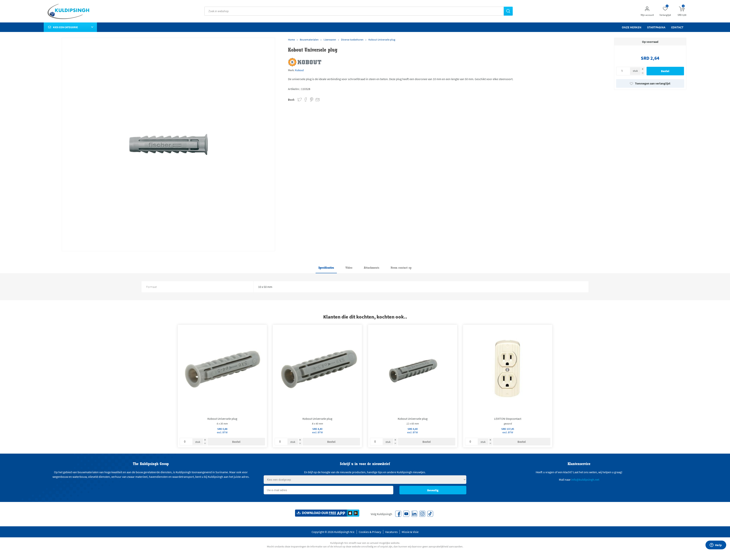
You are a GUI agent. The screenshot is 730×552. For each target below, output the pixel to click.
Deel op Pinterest (312, 99)
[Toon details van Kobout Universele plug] (222, 369)
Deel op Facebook (306, 99)
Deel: (291, 99)
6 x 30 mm (222, 423)
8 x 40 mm (317, 423)
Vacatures (391, 532)
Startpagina (656, 27)
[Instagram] (422, 514)
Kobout (299, 70)
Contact (677, 27)
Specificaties (326, 267)
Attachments (371, 267)
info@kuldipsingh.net (585, 479)
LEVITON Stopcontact (507, 419)
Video (348, 267)
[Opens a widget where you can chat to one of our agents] (715, 545)
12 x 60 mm (412, 423)
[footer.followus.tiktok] (430, 514)
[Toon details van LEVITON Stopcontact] (507, 369)
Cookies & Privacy (370, 532)
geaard (508, 423)
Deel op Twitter (300, 99)
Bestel (665, 71)
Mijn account (647, 15)
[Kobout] (304, 62)
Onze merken (631, 27)
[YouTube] (406, 514)
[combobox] (354, 11)
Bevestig (433, 490)
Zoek (508, 11)
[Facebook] (398, 514)
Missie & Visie (410, 532)
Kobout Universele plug (222, 419)
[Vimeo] (414, 514)
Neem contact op (401, 267)
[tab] (326, 268)
